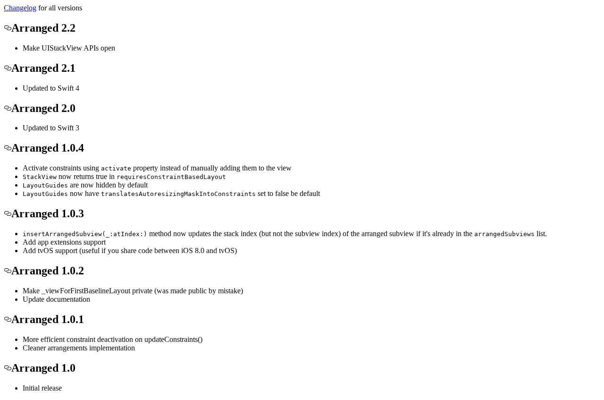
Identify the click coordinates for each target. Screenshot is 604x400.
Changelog (20, 8)
